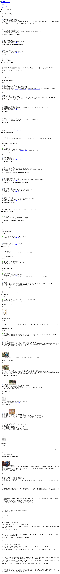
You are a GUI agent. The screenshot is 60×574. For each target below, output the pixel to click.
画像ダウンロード (18, 229)
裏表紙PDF (29, 89)
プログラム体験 (4, 6)
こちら (9, 170)
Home (3, 4)
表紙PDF (16, 89)
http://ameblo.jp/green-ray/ (23, 150)
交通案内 (3, 7)
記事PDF (25, 89)
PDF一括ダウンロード (36, 89)
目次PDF (21, 89)
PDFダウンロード (18, 42)
